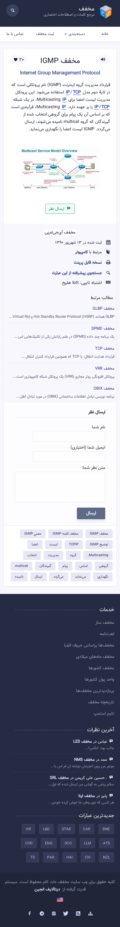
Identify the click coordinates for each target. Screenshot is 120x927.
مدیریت (53, 555)
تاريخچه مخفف (101, 702)
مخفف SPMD (64, 333)
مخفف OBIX (65, 392)
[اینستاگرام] (54, 914)
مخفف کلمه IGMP (65, 533)
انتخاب (32, 555)
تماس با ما (14, 34)
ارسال (38, 576)
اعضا (35, 544)
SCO (68, 843)
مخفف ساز (104, 622)
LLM (87, 843)
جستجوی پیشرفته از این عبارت (77, 273)
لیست (54, 544)
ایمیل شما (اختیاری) (87, 447)
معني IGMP (32, 533)
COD (29, 843)
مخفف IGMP (99, 533)
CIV (88, 857)
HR (28, 829)
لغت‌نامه (107, 634)
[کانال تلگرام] (42, 914)
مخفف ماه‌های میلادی (95, 657)
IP (68, 92)
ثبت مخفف (45, 34)
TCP (77, 92)
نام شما (98, 427)
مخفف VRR (63, 372)
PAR (50, 857)
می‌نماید (80, 576)
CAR (86, 829)
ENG (48, 843)
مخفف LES (82, 742)
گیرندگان (45, 566)
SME (106, 829)
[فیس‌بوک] (29, 914)
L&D (46, 829)
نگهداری (103, 576)
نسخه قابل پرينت (88, 263)
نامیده (19, 576)
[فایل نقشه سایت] (90, 914)
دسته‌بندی (77, 34)
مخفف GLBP (61, 313)
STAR (66, 829)
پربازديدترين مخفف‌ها (95, 691)
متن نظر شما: (93, 468)
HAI (69, 857)
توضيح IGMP (99, 544)
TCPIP (73, 544)
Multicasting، (98, 555)
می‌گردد (59, 576)
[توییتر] (66, 914)
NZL (106, 857)
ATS (106, 843)
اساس (83, 566)
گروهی (103, 566)
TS (32, 857)
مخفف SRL (59, 778)
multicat (21, 566)
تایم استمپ (104, 713)
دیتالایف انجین (47, 889)
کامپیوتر (81, 252)
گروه (73, 555)
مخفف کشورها (101, 668)
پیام (65, 566)
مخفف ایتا (86, 796)
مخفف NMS (84, 760)
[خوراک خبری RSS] (78, 914)
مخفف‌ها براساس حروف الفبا (89, 645)
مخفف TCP (67, 352)
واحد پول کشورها (99, 679)
